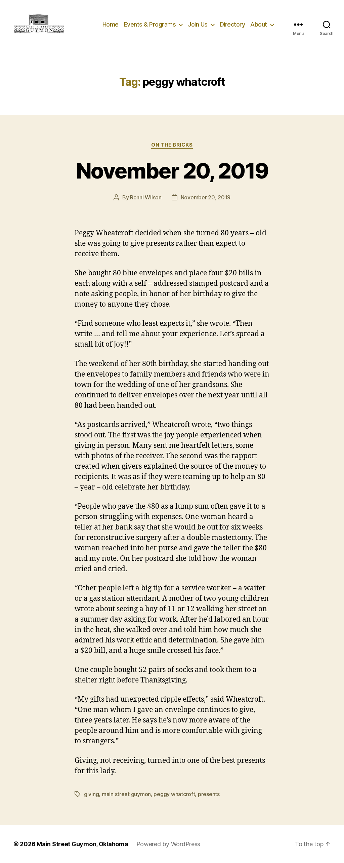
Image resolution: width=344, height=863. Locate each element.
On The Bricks (171, 145)
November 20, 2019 (172, 171)
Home (110, 24)
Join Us (198, 24)
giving (91, 794)
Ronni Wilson (146, 197)
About (258, 24)
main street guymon (126, 794)
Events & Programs (150, 24)
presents (209, 794)
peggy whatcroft (174, 794)
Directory (232, 24)
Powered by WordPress (168, 844)
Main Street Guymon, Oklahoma (82, 844)
